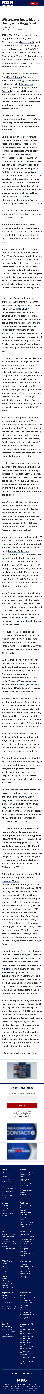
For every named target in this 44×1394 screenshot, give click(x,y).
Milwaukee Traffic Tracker (26, 1225)
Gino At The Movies (26, 1222)
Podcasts (5, 1184)
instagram (20, 1373)
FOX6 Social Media (7, 1262)
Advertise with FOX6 (8, 1332)
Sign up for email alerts (28, 1298)
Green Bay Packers (8, 1237)
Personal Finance (7, 1213)
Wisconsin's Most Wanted (7, 1176)
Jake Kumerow (26, 84)
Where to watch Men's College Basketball (27, 1348)
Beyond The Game (8, 1241)
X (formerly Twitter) (8, 1281)
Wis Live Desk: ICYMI (27, 1239)
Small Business (7, 1218)
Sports (5, 1231)
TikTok (4, 1274)
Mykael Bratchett (25, 617)
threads (24, 1373)
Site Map (4, 1198)
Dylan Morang (31, 684)
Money (5, 1203)
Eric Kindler (24, 196)
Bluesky (4, 1278)
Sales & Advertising (7, 1325)
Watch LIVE (25, 1231)
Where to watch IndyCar (25, 1343)
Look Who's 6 (24, 1210)
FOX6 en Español (7, 1195)
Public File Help (25, 1310)
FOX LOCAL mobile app (8, 1192)
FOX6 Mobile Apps (26, 1300)
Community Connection (24, 1277)
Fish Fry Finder (25, 1269)
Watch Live (34, 3)
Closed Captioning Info (27, 1315)
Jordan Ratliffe (29, 143)
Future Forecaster (26, 1190)
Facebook (5, 1269)
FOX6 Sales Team (7, 1329)
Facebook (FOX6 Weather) (7, 1284)
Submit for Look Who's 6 (28, 1207)
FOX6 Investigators (8, 1179)
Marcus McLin (20, 674)
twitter (16, 1373)
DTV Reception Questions (25, 1318)
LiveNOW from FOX (26, 1244)
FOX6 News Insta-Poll (9, 1189)
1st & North (6, 1239)
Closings (23, 1188)
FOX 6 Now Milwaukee (8, 27)
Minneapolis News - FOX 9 (8, 1303)
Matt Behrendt (14, 77)
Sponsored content (8, 1337)
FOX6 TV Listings (26, 1241)
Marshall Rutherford (18, 551)
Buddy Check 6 (25, 1271)
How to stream (25, 1234)
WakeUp (24, 1203)
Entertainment (6, 1181)
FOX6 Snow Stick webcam (26, 1194)
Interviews (23, 1217)
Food (22, 1220)
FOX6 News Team (26, 1303)
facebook (12, 1373)
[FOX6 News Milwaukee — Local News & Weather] (8, 3)
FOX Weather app (26, 1183)
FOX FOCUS (6, 1334)
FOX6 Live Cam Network (25, 1180)
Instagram (5, 1271)
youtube (27, 1373)
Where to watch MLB (27, 1336)
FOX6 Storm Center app (26, 1176)
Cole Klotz (18, 958)
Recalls (4, 1211)
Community (25, 1261)
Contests (23, 1295)
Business (5, 1215)
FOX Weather (24, 1186)
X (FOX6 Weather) (7, 1287)
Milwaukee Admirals (8, 1249)
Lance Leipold (27, 42)
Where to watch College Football (25, 1333)
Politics (4, 1186)
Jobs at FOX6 (24, 1305)
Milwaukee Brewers (8, 1234)
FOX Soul (23, 1251)
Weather (24, 1169)
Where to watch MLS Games (27, 1362)
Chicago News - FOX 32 (8, 1299)
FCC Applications (25, 1312)
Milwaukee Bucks (7, 1246)
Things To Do (24, 1264)
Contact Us (25, 1292)
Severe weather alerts (27, 1172)
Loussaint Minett (10, 881)
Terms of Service (23, 1117)
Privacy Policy (24, 1115)
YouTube (5, 1266)
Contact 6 (5, 1206)
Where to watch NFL (27, 1329)
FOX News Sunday (26, 1253)
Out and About (25, 1215)
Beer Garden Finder (26, 1266)
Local (3, 1172)
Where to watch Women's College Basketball (26, 1353)
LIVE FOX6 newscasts (27, 1237)
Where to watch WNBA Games (28, 1358)
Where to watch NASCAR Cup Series (26, 1339)
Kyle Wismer (8, 972)
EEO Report (24, 1307)
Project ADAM (25, 1274)
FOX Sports (24, 1249)
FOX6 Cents (5, 1208)
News (4, 1169)
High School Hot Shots (9, 1244)
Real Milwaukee (25, 1212)
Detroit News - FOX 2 (9, 1306)
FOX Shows (24, 1256)
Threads (4, 1276)
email (31, 1373)
